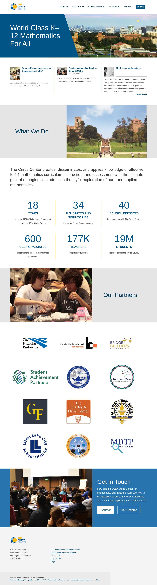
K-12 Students (114, 7)
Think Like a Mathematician (128, 68)
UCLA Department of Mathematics (65, 550)
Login (53, 561)
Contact (128, 7)
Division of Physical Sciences (63, 553)
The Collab (55, 556)
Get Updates (129, 510)
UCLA (97, 580)
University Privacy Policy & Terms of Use (25, 580)
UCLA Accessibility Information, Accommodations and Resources (68, 580)
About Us (63, 7)
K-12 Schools (78, 7)
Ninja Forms (56, 559)
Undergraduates (96, 7)
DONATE (140, 7)
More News (142, 94)
